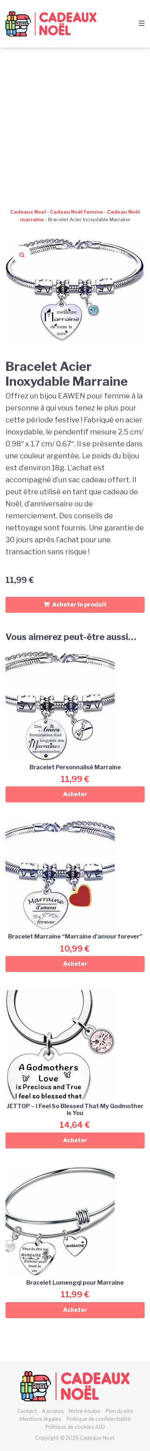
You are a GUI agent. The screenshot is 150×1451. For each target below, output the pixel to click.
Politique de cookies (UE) (75, 1427)
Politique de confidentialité (98, 1419)
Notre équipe (84, 1411)
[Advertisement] (75, 126)
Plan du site (119, 1411)
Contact (27, 1411)
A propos (53, 1411)
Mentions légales (40, 1419)
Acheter (75, 794)
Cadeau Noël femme (76, 212)
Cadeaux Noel (28, 212)
